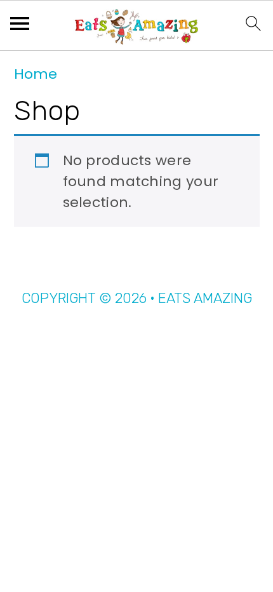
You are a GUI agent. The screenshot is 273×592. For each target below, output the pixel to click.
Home (35, 74)
